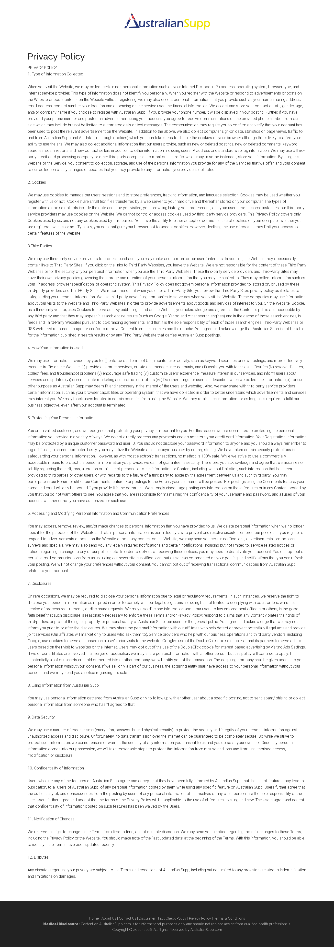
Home (94, 918)
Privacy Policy (200, 918)
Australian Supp (167, 21)
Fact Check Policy (172, 918)
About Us (108, 918)
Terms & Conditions (229, 918)
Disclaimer (147, 918)
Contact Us (127, 918)
